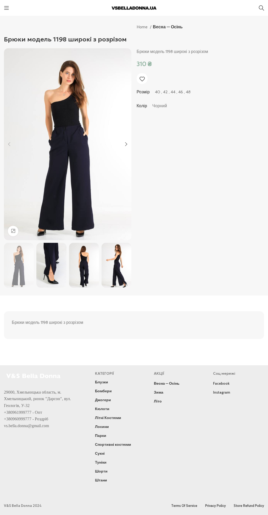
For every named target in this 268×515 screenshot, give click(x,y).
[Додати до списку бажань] (142, 79)
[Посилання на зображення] (34, 375)
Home (143, 26)
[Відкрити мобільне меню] (6, 8)
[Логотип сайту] (134, 7)
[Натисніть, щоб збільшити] (13, 231)
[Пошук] (261, 8)
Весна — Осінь (168, 26)
